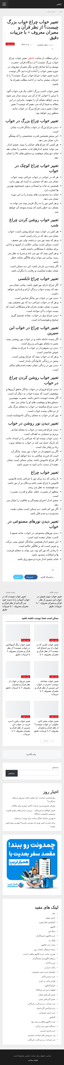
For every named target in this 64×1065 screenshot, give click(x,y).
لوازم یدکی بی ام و (47, 981)
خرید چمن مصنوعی (47, 1013)
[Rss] (26, 1060)
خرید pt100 (50, 963)
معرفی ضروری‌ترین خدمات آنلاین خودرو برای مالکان (33, 806)
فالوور (52, 927)
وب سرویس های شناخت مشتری (41, 1035)
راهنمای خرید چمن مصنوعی (43, 972)
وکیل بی (51, 940)
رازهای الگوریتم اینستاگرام (44, 958)
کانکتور (52, 1017)
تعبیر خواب (10, 44)
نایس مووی (50, 918)
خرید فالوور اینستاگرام (45, 936)
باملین (59, 4)
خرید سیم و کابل (48, 976)
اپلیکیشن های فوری (47, 922)
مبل (53, 913)
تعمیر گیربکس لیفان (46, 995)
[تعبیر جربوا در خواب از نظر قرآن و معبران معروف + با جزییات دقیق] (18, 669)
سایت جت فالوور (48, 945)
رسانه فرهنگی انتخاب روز (44, 949)
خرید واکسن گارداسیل (46, 1008)
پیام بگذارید (31, 754)
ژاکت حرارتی (49, 967)
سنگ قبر (51, 931)
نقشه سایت (33, 1060)
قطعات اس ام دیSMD (45, 990)
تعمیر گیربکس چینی (47, 999)
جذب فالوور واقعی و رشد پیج (43, 1022)
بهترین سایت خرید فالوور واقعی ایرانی (39, 954)
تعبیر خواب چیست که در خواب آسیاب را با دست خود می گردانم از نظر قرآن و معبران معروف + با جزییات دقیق (16, 603)
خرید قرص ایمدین (47, 1031)
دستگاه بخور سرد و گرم (45, 1026)
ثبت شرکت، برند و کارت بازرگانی (41, 1004)
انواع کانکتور (50, 985)
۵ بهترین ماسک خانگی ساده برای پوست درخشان (34, 818)
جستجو (55, 767)
